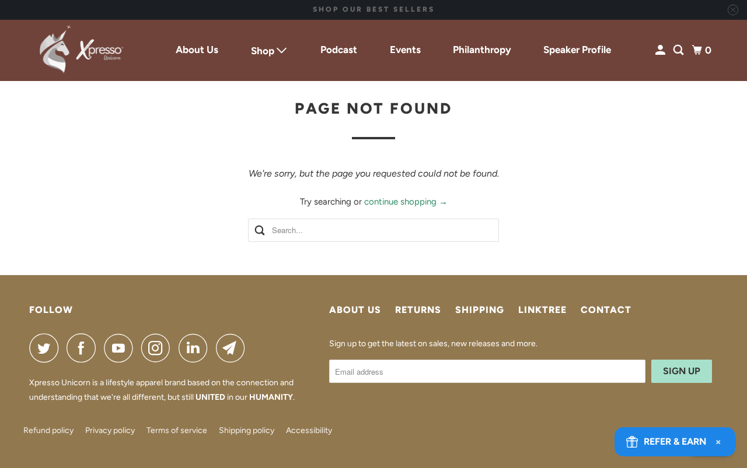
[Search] (679, 50)
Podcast (338, 49)
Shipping (479, 309)
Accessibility (309, 430)
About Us (197, 49)
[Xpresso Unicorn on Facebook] (84, 348)
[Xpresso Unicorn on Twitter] (46, 348)
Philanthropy (482, 49)
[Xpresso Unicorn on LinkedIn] (196, 348)
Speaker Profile (577, 49)
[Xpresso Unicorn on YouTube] (121, 348)
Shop (264, 51)
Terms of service (176, 430)
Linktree (542, 309)
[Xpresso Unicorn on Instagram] (158, 348)
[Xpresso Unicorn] (81, 51)
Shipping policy (246, 430)
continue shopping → (406, 201)
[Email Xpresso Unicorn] (233, 348)
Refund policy (48, 430)
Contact (606, 309)
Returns (418, 309)
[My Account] (661, 50)
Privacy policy (110, 430)
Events (405, 49)
